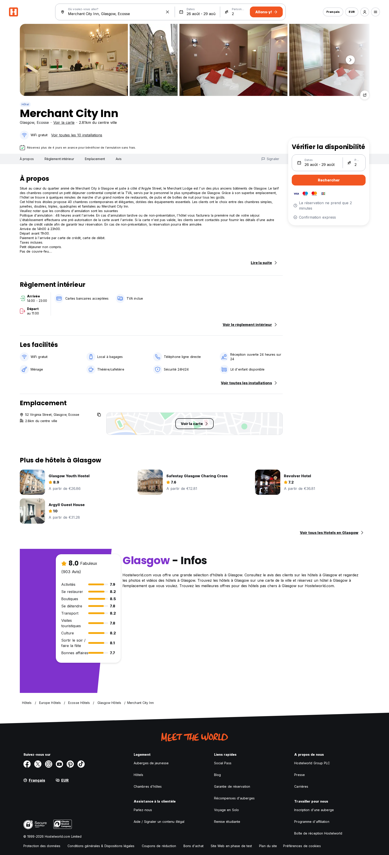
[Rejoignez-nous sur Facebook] (27, 764)
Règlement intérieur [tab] (59, 159)
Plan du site (268, 846)
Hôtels (138, 775)
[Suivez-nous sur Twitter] (37, 764)
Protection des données (41, 846)
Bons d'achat (193, 846)
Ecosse (43, 122)
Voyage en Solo (226, 810)
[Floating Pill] (350, 59)
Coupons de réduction (159, 846)
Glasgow (27, 122)
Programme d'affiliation (311, 821)
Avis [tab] (119, 159)
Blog (217, 775)
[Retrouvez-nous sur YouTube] (59, 764)
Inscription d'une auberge (314, 810)
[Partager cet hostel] (364, 95)
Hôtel (25, 104)
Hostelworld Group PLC (312, 763)
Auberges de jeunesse (151, 763)
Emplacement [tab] (95, 159)
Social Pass (222, 763)
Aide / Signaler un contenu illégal (159, 821)
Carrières (301, 786)
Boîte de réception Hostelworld (318, 833)
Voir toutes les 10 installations (76, 135)
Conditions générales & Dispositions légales (101, 846)
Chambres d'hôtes (148, 786)
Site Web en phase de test (231, 846)
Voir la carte (64, 122)
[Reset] (167, 12)
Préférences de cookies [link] (302, 846)
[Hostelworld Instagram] (48, 764)
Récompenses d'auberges (234, 798)
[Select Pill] (364, 11)
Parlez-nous (143, 810)
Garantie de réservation (232, 786)
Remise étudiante (227, 821)
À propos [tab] (27, 159)
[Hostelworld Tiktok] (81, 764)
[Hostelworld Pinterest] (70, 764)
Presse (299, 775)
